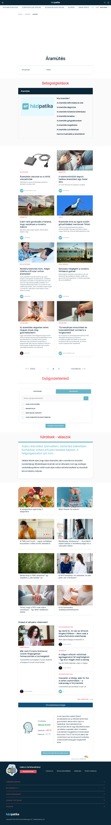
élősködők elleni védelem (31, 7)
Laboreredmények (13, 782)
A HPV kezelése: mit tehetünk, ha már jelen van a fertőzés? (75, 576)
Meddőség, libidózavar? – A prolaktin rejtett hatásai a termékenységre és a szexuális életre (75, 543)
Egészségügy (24, 647)
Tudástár (27, 14)
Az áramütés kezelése (66, 116)
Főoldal (20, 14)
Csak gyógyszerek (33, 404)
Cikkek (48, 70)
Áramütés (25, 91)
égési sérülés (63, 264)
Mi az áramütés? (63, 98)
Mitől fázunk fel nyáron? (69, 509)
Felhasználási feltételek (64, 771)
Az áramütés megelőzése (67, 125)
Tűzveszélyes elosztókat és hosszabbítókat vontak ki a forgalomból (73, 330)
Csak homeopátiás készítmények (38, 417)
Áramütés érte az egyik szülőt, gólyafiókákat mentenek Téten (74, 223)
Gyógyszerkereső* (13, 794)
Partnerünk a (75, 759)
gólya (61, 217)
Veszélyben (24, 172)
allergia (71, 7)
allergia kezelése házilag (54, 7)
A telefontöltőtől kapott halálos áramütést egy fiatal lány (73, 179)
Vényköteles (30, 408)
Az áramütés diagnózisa (66, 107)
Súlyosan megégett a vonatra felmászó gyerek (74, 270)
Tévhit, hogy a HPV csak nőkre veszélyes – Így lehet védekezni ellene (34, 609)
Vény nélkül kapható (34, 413)
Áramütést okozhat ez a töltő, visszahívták (35, 177)
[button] (55, 782)
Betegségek (25, 70)
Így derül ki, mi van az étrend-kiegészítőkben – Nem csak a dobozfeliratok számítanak (74, 633)
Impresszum (49, 771)
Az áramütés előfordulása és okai (70, 103)
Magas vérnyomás (85, 7)
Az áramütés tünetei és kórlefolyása (71, 111)
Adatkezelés (77, 771)
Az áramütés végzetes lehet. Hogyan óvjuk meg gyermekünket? (34, 330)
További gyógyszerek (55, 426)
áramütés (62, 172)
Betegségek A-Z (12, 788)
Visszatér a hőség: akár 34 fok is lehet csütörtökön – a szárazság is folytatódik (74, 681)
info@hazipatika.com (39, 819)
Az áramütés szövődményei (68, 129)
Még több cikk (83, 699)
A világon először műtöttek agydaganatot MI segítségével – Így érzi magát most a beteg (74, 657)
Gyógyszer (37, 391)
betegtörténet (25, 264)
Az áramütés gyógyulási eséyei (69, 120)
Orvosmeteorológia (10, 7)
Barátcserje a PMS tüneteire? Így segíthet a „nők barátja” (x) (34, 576)
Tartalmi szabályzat (90, 771)
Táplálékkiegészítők (66, 627)
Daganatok (62, 650)
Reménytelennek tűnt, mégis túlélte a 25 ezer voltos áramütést (35, 271)
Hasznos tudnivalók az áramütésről (70, 134)
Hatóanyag (73, 391)
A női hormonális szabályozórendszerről (69, 608)
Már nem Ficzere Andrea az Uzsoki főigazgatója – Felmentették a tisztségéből (34, 654)
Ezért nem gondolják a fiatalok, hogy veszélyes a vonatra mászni (36, 224)
